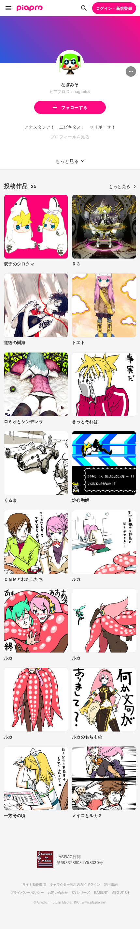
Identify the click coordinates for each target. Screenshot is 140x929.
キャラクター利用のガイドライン (75, 884)
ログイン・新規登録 (114, 8)
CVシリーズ (81, 892)
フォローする (74, 107)
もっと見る (120, 186)
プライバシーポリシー (27, 892)
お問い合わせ (58, 892)
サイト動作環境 (34, 884)
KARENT (101, 892)
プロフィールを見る (70, 137)
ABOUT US (121, 892)
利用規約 (111, 884)
